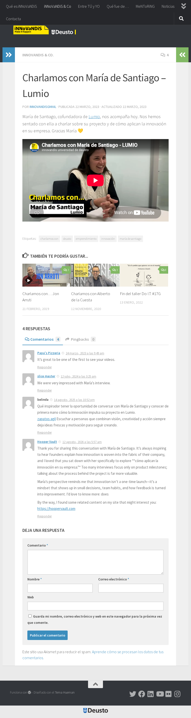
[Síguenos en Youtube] (159, 694)
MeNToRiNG (145, 6)
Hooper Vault (47, 442)
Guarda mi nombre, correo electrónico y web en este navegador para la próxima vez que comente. (94, 619)
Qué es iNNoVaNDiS (21, 6)
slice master (46, 376)
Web (30, 597)
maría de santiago (130, 238)
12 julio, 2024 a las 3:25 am (78, 376)
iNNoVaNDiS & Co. (38, 54)
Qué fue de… (118, 6)
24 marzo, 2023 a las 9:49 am (85, 353)
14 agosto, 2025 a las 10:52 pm (74, 400)
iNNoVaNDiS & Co (57, 6)
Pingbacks (82, 339)
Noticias (168, 6)
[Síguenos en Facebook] (141, 694)
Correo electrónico (113, 579)
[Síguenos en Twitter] (132, 694)
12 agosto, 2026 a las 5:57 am (82, 442)
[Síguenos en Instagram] (177, 694)
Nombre (34, 579)
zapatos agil (46, 418)
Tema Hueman (65, 692)
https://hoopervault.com (56, 508)
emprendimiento (86, 238)
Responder (44, 367)
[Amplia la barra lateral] (8, 54)
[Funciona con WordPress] (29, 692)
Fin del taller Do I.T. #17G (140, 293)
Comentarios (44, 339)
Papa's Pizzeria (48, 353)
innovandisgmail (43, 106)
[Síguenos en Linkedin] (150, 694)
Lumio (94, 116)
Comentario (37, 545)
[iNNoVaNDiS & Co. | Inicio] (44, 29)
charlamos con (49, 238)
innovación (108, 238)
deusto (67, 238)
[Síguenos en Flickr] (168, 694)
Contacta (13, 18)
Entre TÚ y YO (89, 6)
